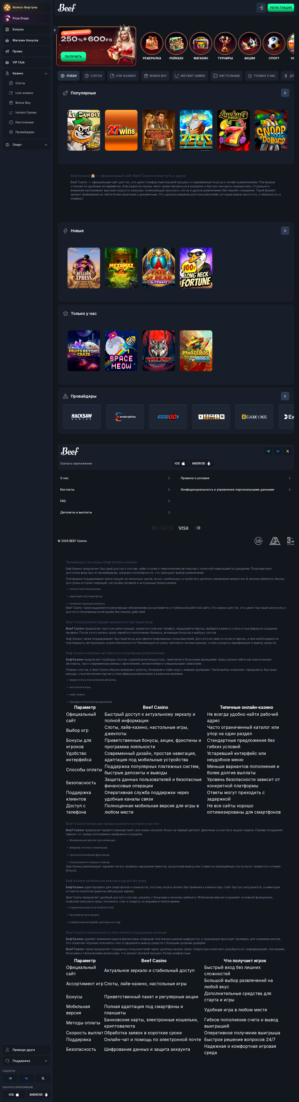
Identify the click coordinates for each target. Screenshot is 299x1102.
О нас (64, 478)
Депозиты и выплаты (76, 512)
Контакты (67, 489)
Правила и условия (195, 478)
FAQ (63, 501)
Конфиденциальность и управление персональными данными (227, 489)
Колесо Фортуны (25, 7)
